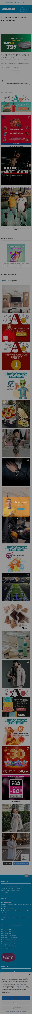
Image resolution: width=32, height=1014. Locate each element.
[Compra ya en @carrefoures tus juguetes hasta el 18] (16, 760)
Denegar (16, 1003)
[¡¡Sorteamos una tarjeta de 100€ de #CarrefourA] (16, 703)
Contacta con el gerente (23, 10)
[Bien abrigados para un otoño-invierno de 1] (16, 674)
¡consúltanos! (20, 268)
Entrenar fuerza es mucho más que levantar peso (16, 187)
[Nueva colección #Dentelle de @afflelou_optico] (16, 501)
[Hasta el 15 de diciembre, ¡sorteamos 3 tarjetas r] (16, 328)
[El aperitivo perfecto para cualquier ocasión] (16, 414)
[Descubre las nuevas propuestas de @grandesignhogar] (16, 299)
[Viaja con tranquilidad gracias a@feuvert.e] (16, 529)
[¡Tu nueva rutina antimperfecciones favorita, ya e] (16, 645)
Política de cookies (10, 1011)
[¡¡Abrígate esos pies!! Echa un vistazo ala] (16, 616)
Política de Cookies (18, 986)
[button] (29, 974)
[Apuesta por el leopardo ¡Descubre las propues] (16, 443)
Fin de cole (16, 114)
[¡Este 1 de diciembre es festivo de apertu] (16, 356)
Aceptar (16, 998)
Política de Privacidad (21, 1011)
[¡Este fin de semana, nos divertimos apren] (16, 558)
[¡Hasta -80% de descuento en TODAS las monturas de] (16, 789)
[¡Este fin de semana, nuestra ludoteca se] (16, 731)
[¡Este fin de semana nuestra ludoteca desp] (16, 385)
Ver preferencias (16, 1008)
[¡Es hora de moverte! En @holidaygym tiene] (16, 587)
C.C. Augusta (16, 59)
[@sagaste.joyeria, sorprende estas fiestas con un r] (16, 472)
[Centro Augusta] (8, 8)
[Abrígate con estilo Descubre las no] (16, 818)
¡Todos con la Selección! (16, 146)
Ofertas (25, 59)
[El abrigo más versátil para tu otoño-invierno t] (16, 847)
